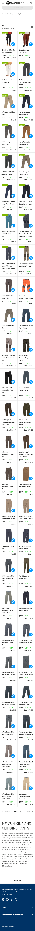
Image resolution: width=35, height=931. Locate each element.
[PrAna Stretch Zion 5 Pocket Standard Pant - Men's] (9, 751)
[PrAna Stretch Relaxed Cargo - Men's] (26, 345)
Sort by (4, 25)
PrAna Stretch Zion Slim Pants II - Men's (8, 673)
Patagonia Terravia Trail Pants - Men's (25, 485)
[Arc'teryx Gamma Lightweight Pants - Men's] (26, 69)
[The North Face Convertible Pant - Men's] (9, 377)
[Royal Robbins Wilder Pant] (26, 565)
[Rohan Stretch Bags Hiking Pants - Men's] (9, 506)
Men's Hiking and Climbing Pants (15, 13)
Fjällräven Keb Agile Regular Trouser (8, 51)
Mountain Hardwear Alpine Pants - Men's (26, 297)
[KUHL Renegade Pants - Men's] (26, 101)
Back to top (17, 880)
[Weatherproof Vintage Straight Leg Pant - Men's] (26, 441)
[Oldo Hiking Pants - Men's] (9, 536)
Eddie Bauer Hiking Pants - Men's (25, 609)
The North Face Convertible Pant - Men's (8, 390)
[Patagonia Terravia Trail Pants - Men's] (26, 474)
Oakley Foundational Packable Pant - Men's (9, 233)
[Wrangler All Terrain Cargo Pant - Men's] (9, 191)
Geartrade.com (9, 926)
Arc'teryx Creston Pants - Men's (25, 547)
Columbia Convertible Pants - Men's (8, 454)
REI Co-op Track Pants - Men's (24, 389)
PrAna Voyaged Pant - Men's (8, 113)
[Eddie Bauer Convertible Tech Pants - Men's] (9, 597)
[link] (7, 811)
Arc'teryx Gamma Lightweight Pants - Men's (25, 82)
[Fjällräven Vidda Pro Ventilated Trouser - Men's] (9, 345)
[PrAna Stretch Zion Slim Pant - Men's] (26, 692)
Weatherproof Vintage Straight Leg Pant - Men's (26, 454)
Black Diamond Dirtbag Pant (24, 51)
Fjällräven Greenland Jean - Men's (26, 327)
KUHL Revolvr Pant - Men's (8, 327)
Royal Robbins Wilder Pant (24, 577)
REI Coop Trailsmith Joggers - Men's (8, 173)
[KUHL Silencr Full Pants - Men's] (9, 285)
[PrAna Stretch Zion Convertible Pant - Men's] (9, 630)
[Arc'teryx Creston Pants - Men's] (26, 536)
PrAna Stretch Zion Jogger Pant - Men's (25, 641)
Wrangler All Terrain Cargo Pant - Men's (8, 203)
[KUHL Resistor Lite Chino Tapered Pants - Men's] (9, 565)
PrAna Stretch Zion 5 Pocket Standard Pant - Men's (9, 764)
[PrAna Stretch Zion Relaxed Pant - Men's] (26, 662)
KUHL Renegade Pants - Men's (24, 113)
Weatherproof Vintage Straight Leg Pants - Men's (8, 422)
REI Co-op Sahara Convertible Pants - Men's (25, 422)
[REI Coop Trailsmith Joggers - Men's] (9, 161)
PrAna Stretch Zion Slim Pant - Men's (25, 703)
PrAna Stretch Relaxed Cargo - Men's (24, 358)
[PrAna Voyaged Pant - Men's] (9, 101)
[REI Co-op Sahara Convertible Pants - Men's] (26, 409)
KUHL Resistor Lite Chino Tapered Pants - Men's (8, 578)
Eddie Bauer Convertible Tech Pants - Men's (7, 610)
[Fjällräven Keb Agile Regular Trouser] (9, 39)
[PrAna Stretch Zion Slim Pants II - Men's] (9, 662)
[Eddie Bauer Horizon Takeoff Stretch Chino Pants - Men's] (9, 253)
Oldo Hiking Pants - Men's (8, 547)
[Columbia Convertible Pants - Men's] (9, 441)
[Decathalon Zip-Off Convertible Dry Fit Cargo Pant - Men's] (26, 221)
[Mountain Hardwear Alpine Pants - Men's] (26, 285)
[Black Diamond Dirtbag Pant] (26, 39)
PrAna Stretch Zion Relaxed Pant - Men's (26, 673)
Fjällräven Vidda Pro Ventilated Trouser (26, 265)
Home (3, 13)
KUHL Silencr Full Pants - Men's (7, 297)
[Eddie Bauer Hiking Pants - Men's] (26, 597)
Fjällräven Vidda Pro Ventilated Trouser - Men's (8, 357)
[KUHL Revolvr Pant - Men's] (9, 315)
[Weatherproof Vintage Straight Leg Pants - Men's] (9, 409)
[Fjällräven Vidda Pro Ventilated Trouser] (26, 253)
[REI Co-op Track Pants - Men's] (26, 377)
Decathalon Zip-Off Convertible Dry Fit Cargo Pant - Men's (25, 233)
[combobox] (17, 8)
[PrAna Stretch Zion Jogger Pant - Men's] (26, 630)
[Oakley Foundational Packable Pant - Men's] (9, 221)
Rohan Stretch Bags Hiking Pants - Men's (8, 517)
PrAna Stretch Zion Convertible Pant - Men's (8, 642)
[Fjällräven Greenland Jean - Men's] (26, 315)
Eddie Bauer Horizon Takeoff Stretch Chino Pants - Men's (8, 266)
